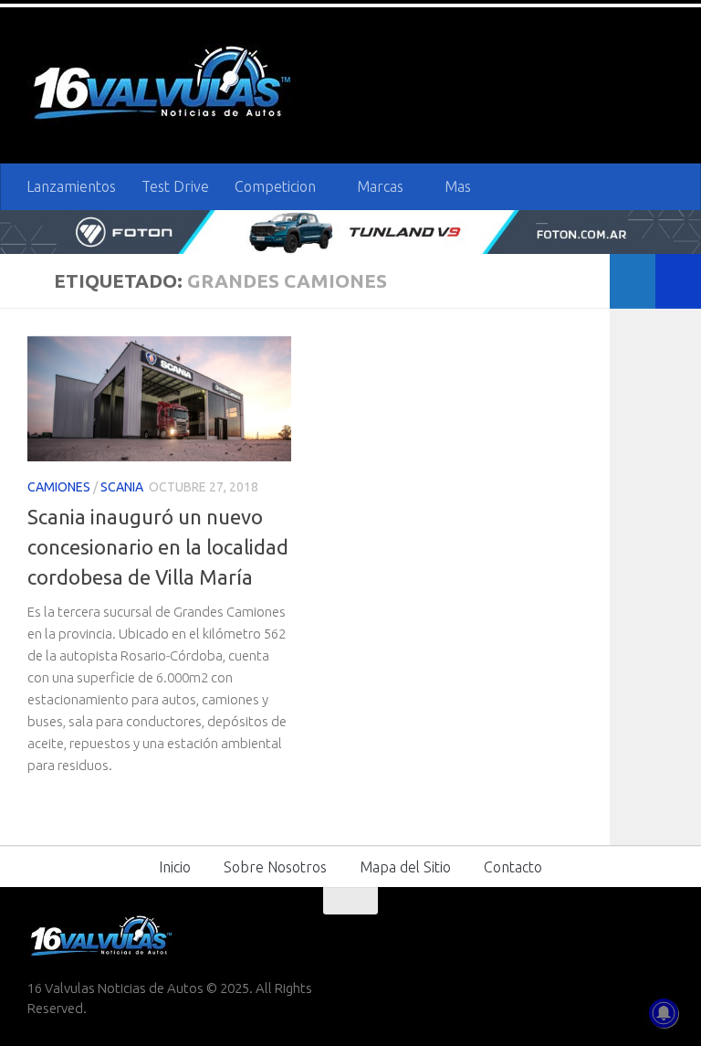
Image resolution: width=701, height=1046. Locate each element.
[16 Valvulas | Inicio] (164, 85)
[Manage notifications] (663, 1013)
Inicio (175, 866)
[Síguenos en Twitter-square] (595, 935)
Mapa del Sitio (405, 866)
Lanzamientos (71, 186)
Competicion (275, 186)
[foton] (350, 231)
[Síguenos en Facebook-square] (562, 935)
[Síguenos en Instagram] (661, 935)
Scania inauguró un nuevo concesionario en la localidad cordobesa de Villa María (157, 545)
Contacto (513, 866)
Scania (121, 486)
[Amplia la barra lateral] (678, 280)
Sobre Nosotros (275, 866)
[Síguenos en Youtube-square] (628, 935)
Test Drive (175, 186)
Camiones (58, 486)
